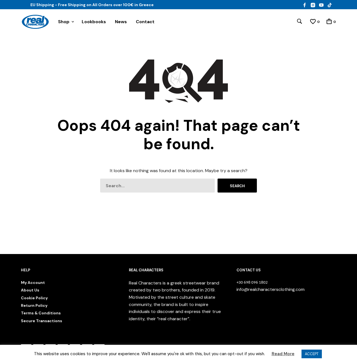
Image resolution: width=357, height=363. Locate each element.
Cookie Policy (34, 297)
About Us (30, 290)
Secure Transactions (41, 320)
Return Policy (34, 305)
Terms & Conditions (41, 312)
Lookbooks (94, 22)
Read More (283, 354)
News (121, 22)
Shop (63, 22)
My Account (33, 282)
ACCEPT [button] (312, 354)
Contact (145, 22)
